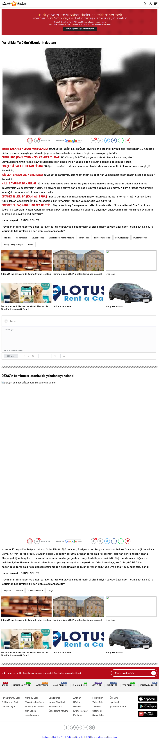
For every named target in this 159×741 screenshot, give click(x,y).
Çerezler (80, 737)
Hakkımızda (47, 737)
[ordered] (42, 356)
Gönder (11, 356)
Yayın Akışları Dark (34, 702)
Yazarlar (96, 706)
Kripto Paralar (148, 684)
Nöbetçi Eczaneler (34, 706)
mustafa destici (140, 237)
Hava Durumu (60, 684)
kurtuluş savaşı (122, 237)
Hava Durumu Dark (11, 697)
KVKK (87, 737)
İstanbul (19, 590)
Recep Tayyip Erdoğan (13, 244)
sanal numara (32, 715)
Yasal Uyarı (113, 737)
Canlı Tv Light (8, 706)
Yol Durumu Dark (10, 702)
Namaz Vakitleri (22, 684)
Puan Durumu (80, 684)
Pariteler (112, 684)
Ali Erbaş (7, 237)
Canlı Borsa (54, 697)
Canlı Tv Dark (31, 697)
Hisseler (97, 684)
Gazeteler (42, 684)
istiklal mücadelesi (102, 237)
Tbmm (31, 244)
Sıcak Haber (98, 715)
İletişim (56, 737)
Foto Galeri (97, 697)
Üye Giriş (114, 697)
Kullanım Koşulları (99, 737)
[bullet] (46, 356)
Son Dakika (30, 710)
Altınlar (77, 697)
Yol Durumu (129, 684)
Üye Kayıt (114, 702)
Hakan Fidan (84, 237)
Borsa (5, 684)
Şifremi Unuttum (118, 706)
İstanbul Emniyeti (35, 590)
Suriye (50, 590)
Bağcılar (7, 590)
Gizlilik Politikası (68, 737)
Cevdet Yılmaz (38, 237)
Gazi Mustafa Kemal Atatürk (61, 237)
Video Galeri (98, 702)
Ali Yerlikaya (21, 237)
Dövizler (77, 702)
